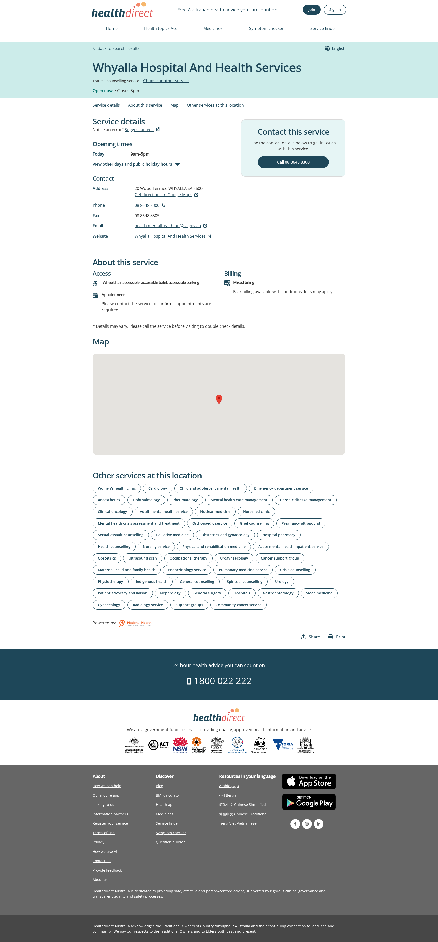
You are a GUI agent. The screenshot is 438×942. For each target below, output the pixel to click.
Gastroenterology (278, 593)
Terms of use (104, 832)
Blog (159, 785)
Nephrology (170, 593)
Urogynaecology (234, 558)
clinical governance (301, 891)
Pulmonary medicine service (243, 569)
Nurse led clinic (256, 511)
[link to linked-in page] (318, 824)
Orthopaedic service (209, 523)
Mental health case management (239, 499)
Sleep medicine (319, 593)
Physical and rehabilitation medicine (214, 546)
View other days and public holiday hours (132, 164)
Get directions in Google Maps (163, 194)
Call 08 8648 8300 (293, 162)
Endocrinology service (187, 569)
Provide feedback (107, 870)
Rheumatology (185, 499)
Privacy (98, 842)
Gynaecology (109, 604)
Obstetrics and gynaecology (225, 534)
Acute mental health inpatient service (290, 546)
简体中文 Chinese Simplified (242, 804)
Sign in (335, 9)
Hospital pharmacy (278, 534)
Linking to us (103, 804)
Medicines (213, 28)
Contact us (102, 860)
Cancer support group (280, 558)
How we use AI (105, 851)
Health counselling (114, 546)
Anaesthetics (109, 499)
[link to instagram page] (307, 824)
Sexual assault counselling (120, 534)
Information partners (110, 814)
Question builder (170, 842)
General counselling (197, 581)
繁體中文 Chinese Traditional (243, 814)
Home (112, 28)
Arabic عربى (229, 785)
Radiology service (148, 604)
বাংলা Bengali (229, 795)
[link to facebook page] (295, 824)
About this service (145, 105)
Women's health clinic (117, 488)
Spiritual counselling (244, 581)
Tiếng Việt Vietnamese (238, 823)
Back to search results (119, 48)
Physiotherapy (110, 581)
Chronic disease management (305, 499)
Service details (106, 105)
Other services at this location (215, 105)
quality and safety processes (138, 896)
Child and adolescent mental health (211, 488)
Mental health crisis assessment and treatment (139, 523)
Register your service (110, 823)
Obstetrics (107, 558)
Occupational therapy (188, 558)
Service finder (323, 28)
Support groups (189, 604)
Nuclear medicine (215, 511)
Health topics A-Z (160, 28)
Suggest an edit (139, 129)
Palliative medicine (172, 534)
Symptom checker (266, 28)
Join (311, 9)
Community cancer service (238, 604)
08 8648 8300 (147, 205)
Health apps (166, 804)
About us (100, 879)
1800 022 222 (222, 681)
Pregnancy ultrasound (301, 523)
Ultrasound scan (143, 558)
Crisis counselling (295, 569)
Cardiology (157, 488)
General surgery (207, 593)
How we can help (107, 785)
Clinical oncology (112, 511)
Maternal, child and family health (126, 569)
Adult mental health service (164, 511)
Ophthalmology (146, 499)
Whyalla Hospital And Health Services (170, 236)
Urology (282, 581)
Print (340, 637)
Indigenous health (151, 581)
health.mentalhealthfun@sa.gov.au (168, 225)
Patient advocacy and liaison (123, 593)
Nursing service (156, 546)
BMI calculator (168, 795)
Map (174, 105)
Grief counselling (254, 523)
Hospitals (242, 593)
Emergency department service (281, 488)
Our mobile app (106, 795)
